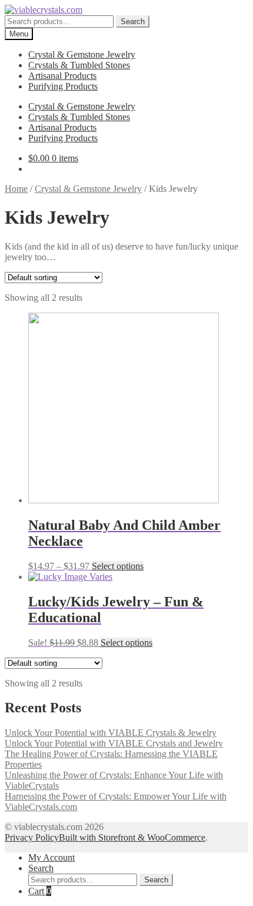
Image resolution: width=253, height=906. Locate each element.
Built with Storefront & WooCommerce (132, 837)
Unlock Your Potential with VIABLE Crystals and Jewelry (114, 743)
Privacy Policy (32, 837)
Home (16, 189)
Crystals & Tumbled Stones (79, 65)
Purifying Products (63, 86)
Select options (118, 566)
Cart (39, 891)
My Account (51, 857)
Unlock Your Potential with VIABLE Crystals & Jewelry (111, 733)
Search (133, 21)
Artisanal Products (62, 76)
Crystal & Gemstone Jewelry (81, 54)
